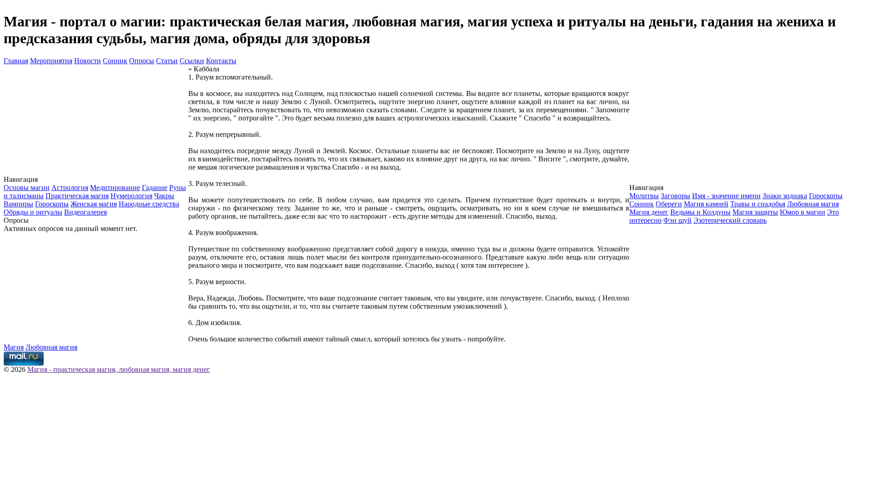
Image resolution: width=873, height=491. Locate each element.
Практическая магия (77, 196)
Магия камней (706, 204)
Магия (14, 347)
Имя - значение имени (726, 196)
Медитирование (115, 187)
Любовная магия (813, 204)
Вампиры (18, 204)
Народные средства (149, 204)
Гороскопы (52, 204)
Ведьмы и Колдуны (700, 212)
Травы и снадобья (757, 204)
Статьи (167, 61)
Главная (16, 61)
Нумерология (131, 196)
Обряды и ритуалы (33, 212)
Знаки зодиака (785, 196)
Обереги (669, 204)
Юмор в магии (802, 212)
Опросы (141, 61)
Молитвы (644, 196)
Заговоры (675, 196)
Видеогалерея (85, 212)
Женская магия (93, 204)
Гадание (154, 187)
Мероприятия (51, 61)
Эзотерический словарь (730, 220)
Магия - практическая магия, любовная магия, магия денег (118, 369)
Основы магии (27, 187)
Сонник (115, 61)
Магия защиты (755, 212)
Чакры (164, 196)
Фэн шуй (677, 220)
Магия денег (648, 212)
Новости (87, 61)
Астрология (69, 187)
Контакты (221, 61)
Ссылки (192, 61)
